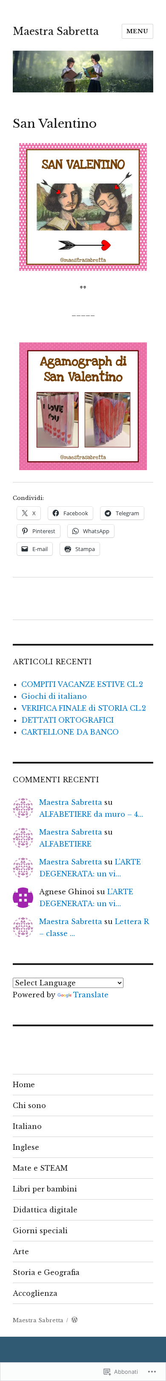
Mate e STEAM (40, 1168)
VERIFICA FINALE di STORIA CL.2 (83, 708)
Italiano (27, 1126)
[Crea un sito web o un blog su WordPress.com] (74, 1320)
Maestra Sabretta (56, 31)
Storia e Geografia (46, 1272)
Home (24, 1084)
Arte (21, 1251)
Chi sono (29, 1105)
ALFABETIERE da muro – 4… (91, 814)
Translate (91, 995)
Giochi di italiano (54, 696)
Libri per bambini (45, 1189)
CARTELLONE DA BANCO (70, 732)
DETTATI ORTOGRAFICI (67, 720)
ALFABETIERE (65, 844)
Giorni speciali (40, 1230)
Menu (137, 31)
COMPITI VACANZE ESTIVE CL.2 (82, 684)
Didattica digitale (45, 1210)
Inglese (26, 1147)
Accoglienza (35, 1293)
